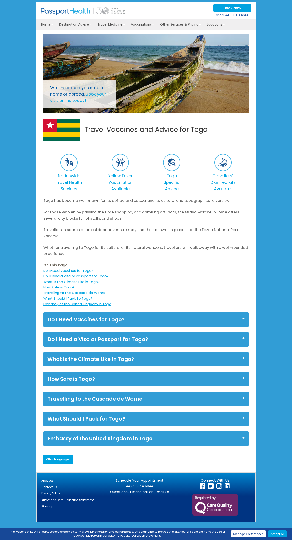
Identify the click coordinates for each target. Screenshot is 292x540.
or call (232, 15)
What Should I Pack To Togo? (67, 298)
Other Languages (58, 459)
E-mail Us (161, 491)
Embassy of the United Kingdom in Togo (77, 303)
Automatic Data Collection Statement (67, 500)
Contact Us (49, 487)
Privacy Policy (50, 493)
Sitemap (47, 506)
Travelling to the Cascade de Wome (74, 292)
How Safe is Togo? (59, 287)
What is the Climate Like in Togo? (71, 281)
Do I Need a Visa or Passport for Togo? (76, 276)
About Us (47, 481)
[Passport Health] (83, 14)
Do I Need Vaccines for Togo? (68, 270)
